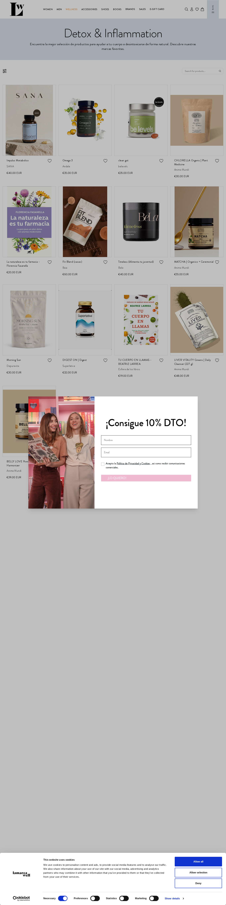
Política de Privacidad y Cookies (133, 463)
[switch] (95, 898)
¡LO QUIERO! (117, 478)
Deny (198, 883)
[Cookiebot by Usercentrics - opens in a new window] (21, 898)
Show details (172, 898)
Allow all (198, 861)
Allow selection (198, 872)
